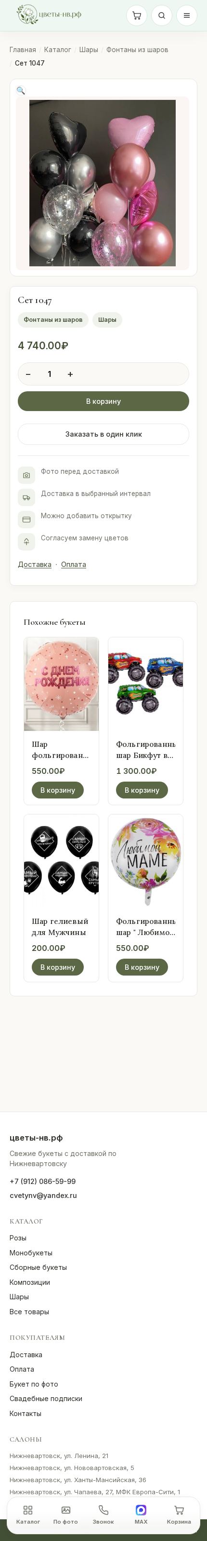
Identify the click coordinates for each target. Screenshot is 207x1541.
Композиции (30, 1282)
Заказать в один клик (103, 434)
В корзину (103, 401)
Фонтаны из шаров (137, 50)
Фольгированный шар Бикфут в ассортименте (149, 754)
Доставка (35, 564)
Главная (23, 50)
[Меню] (186, 15)
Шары (88, 50)
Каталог (57, 50)
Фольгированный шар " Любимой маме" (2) (149, 932)
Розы (18, 1238)
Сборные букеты (38, 1267)
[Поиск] (161, 15)
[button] (21, 90)
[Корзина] (136, 15)
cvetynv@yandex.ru (43, 1195)
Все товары (29, 1311)
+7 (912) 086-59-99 (43, 1181)
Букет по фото (34, 1384)
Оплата (73, 564)
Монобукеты (31, 1253)
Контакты (25, 1413)
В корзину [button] (57, 790)
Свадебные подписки (46, 1398)
